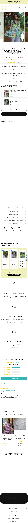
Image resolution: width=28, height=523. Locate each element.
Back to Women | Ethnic (15, 498)
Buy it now (14, 114)
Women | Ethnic (18, 46)
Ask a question (14, 223)
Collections (11, 46)
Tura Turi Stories (13, 508)
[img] (4, 388)
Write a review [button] (14, 378)
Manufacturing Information (14, 220)
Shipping (12, 59)
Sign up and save (14, 518)
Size (14, 78)
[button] (12, 62)
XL (17, 82)
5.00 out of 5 (18, 362)
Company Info (13, 515)
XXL (21, 82)
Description (14, 211)
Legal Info (13, 511)
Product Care (14, 214)
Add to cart (14, 274)
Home (6, 46)
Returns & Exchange (14, 217)
